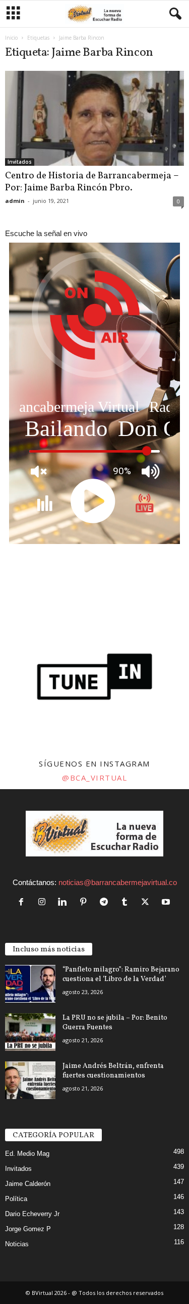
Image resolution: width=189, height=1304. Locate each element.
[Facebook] (23, 902)
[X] (147, 902)
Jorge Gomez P (28, 1229)
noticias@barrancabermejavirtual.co (117, 882)
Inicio (11, 37)
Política (16, 1199)
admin (15, 200)
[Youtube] (167, 902)
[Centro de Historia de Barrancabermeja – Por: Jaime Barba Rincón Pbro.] (94, 118)
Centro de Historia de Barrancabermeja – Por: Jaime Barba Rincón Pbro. (92, 181)
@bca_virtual (94, 778)
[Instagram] (44, 902)
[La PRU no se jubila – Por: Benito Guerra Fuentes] (30, 1032)
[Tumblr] (126, 902)
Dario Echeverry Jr (32, 1214)
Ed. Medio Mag (27, 1153)
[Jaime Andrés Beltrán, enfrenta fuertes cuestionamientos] (30, 1080)
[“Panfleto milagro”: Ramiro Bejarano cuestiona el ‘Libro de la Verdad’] (30, 984)
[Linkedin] (64, 902)
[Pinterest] (85, 902)
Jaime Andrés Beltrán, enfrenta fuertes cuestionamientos (113, 1070)
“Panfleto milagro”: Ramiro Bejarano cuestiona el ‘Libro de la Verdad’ (120, 974)
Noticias (17, 1244)
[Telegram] (106, 902)
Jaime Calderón (27, 1183)
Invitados (20, 161)
